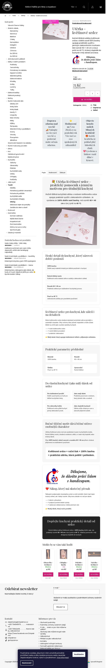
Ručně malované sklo (15, 101)
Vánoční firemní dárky (16, 25)
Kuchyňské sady (16, 171)
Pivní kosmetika (15, 224)
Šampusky (14, 126)
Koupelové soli (15, 221)
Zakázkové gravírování (16, 154)
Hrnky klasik (14, 109)
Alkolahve (13, 140)
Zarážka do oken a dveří (18, 207)
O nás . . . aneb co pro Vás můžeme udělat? (53, 628)
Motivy (10, 98)
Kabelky (13, 188)
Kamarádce (14, 42)
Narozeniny (14, 31)
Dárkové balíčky (13, 93)
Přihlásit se (60, 607)
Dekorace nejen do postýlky (20, 205)
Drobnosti (11, 210)
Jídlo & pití (12, 182)
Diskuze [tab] (62, 173)
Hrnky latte (14, 107)
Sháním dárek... (13, 28)
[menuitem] (40, 7)
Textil (10, 185)
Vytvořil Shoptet (96, 662)
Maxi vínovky (14, 118)
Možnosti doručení (79, 71)
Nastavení (26, 663)
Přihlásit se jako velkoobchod (50, 639)
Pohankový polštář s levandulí (21, 191)
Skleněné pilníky (16, 76)
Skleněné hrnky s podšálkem (20, 129)
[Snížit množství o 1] (87, 93)
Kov (9, 151)
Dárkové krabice (16, 79)
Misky (12, 121)
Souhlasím (79, 654)
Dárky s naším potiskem (16, 62)
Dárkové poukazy (14, 95)
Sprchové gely (15, 230)
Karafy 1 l (13, 112)
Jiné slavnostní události (16, 59)
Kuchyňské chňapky (17, 199)
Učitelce (13, 48)
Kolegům (13, 45)
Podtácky (13, 65)
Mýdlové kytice (13, 157)
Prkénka (13, 168)
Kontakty (43, 641)
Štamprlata (14, 137)
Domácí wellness (16, 216)
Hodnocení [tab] (53, 173)
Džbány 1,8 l (14, 104)
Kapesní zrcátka (16, 73)
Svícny (12, 132)
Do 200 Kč (13, 53)
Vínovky (13, 135)
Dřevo (10, 149)
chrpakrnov (12, 638)
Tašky (12, 90)
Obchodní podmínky (47, 622)
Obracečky (14, 165)
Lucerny (13, 87)
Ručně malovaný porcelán (17, 146)
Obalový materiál (14, 233)
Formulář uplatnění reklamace (51, 646)
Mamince (13, 34)
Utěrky (12, 174)
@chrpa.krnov (13, 640)
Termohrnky (14, 67)
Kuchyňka (11, 160)
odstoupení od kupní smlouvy (51, 643)
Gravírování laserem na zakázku (19, 143)
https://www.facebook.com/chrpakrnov (21, 634)
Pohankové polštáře (17, 193)
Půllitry (12, 123)
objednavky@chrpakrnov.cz (18, 622)
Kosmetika (12, 213)
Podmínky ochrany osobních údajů (53, 625)
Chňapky (13, 177)
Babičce (13, 37)
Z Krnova (13, 51)
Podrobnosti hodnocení (81, 23)
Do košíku (88, 99)
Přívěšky (13, 81)
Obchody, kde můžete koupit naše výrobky (52, 633)
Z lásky (12, 39)
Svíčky (12, 84)
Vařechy (13, 163)
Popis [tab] (44, 173)
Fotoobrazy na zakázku (18, 70)
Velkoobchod (45, 636)
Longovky (13, 115)
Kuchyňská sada (16, 196)
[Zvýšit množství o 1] (97, 93)
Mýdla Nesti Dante (16, 219)
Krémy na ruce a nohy (18, 227)
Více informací (63, 657)
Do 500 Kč (13, 56)
